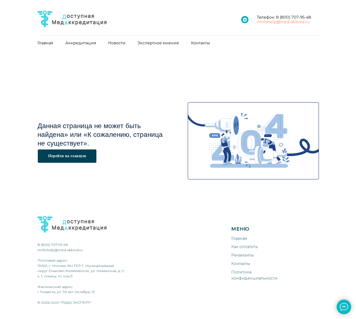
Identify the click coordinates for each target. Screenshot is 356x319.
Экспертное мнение (158, 43)
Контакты (200, 43)
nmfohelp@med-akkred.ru (283, 22)
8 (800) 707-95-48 (293, 17)
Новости (116, 43)
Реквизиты (242, 255)
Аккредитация (80, 43)
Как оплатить (244, 246)
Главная (45, 43)
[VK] (244, 19)
